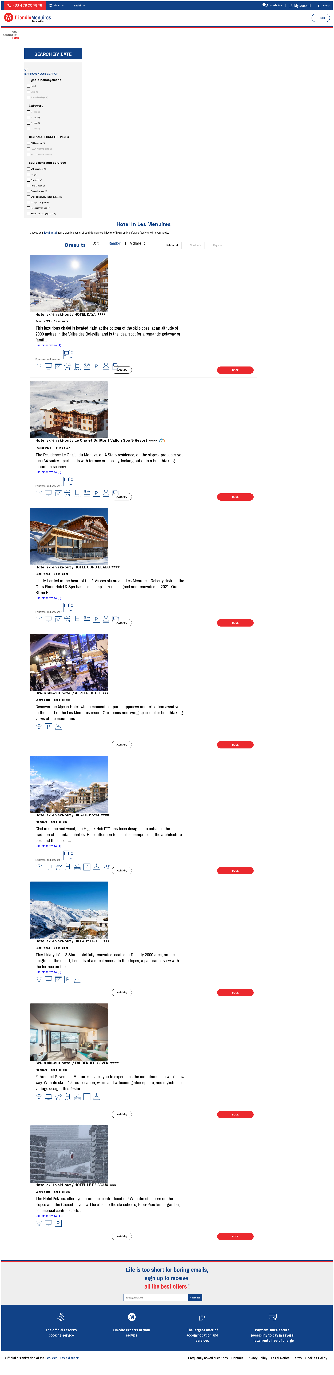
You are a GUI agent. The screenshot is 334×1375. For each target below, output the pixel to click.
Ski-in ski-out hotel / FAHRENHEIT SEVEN (72, 1062)
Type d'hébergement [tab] (45, 80)
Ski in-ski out (38, 143)
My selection (273, 5)
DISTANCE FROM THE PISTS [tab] (49, 137)
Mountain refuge (39, 97)
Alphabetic (137, 243)
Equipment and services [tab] (47, 163)
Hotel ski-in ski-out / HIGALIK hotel (67, 814)
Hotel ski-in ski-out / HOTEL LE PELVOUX (71, 1184)
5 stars (35, 111)
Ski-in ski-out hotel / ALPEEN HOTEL (68, 693)
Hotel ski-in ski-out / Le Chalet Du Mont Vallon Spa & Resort (91, 440)
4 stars (35, 117)
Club (34, 91)
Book (235, 370)
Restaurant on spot (40, 207)
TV (33, 174)
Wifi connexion (38, 169)
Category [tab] (36, 105)
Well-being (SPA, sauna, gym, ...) (46, 196)
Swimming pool (39, 191)
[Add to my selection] (36, 368)
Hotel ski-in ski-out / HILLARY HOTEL (68, 940)
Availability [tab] (122, 370)
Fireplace (36, 180)
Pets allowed (38, 185)
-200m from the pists (41, 148)
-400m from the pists (41, 154)
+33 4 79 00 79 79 (27, 5)
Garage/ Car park (40, 202)
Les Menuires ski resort (62, 1358)
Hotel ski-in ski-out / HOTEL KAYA (65, 314)
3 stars (35, 123)
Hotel (33, 86)
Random (115, 243)
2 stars (35, 128)
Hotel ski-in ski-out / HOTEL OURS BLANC (72, 567)
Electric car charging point (43, 213)
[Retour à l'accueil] (27, 21)
